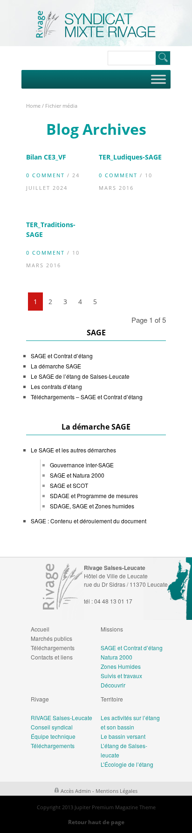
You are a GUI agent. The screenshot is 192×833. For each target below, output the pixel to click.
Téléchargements (53, 648)
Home (33, 105)
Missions (112, 629)
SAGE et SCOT (69, 485)
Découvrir (113, 685)
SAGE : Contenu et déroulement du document (88, 521)
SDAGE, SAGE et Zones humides (92, 506)
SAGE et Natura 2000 (77, 475)
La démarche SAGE (56, 366)
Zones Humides (121, 666)
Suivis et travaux (121, 676)
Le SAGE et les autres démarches (73, 450)
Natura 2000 (116, 657)
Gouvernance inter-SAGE (82, 465)
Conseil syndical (52, 727)
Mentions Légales (116, 790)
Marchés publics (51, 638)
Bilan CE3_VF (46, 157)
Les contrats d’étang (56, 386)
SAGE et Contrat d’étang (62, 356)
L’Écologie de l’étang (127, 764)
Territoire (112, 699)
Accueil (40, 629)
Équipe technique (53, 736)
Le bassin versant (123, 736)
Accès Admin (76, 790)
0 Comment (45, 175)
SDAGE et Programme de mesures (94, 496)
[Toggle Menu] (158, 79)
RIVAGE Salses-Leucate (61, 718)
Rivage (40, 699)
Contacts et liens (52, 657)
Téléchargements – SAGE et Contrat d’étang (87, 397)
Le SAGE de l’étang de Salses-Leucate (80, 376)
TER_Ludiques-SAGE (130, 157)
